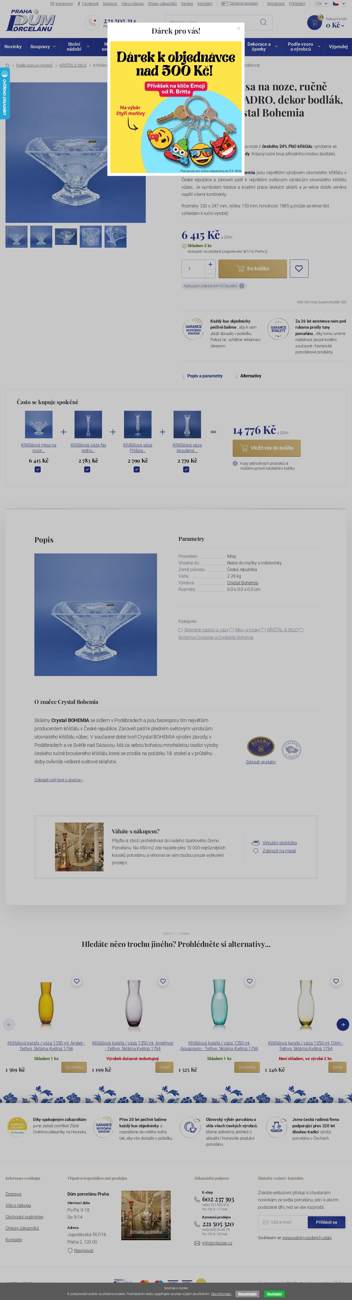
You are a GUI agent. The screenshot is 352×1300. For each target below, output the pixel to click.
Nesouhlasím (247, 1294)
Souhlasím (274, 1294)
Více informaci (221, 1294)
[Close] (239, 28)
